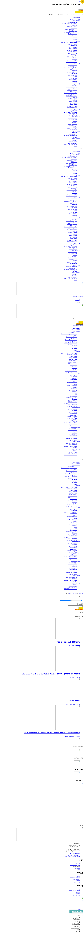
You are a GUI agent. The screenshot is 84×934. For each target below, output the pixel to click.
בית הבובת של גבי (72, 65)
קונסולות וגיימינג (76, 138)
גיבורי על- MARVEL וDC (70, 32)
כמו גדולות (74, 59)
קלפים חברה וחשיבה (72, 56)
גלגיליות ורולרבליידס (72, 107)
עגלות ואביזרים (73, 79)
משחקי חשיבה (73, 54)
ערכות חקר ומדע (72, 53)
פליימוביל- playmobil (71, 132)
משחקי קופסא (73, 45)
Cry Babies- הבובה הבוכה (70, 68)
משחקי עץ (74, 122)
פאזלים (75, 137)
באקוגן (75, 39)
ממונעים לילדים (73, 101)
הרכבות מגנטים (73, 134)
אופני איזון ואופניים (72, 106)
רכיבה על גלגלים (76, 97)
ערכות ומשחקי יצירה (71, 62)
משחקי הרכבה (76, 131)
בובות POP (74, 28)
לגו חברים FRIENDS (71, 96)
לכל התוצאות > (79, 12)
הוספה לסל (69, 645)
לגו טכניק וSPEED (72, 90)
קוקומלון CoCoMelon (71, 26)
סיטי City (74, 88)
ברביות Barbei (73, 66)
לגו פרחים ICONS (72, 91)
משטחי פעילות (73, 130)
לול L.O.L (74, 76)
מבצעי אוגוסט (76, 17)
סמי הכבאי (74, 25)
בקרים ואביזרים (73, 141)
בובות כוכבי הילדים (72, 72)
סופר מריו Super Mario (71, 29)
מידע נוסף (68, 704)
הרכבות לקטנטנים (72, 124)
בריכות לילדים (73, 110)
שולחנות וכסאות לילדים (71, 60)
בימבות (75, 121)
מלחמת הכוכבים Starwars (70, 93)
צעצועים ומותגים (76, 20)
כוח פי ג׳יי (74, 38)
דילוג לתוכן (80, 909)
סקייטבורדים (73, 103)
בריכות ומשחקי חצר (75, 109)
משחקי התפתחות (72, 118)
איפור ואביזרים (73, 47)
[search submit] (82, 606)
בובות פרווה (74, 78)
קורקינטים (74, 100)
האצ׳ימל (75, 37)
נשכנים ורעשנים (73, 125)
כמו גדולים (74, 57)
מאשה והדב (74, 73)
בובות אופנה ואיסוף (72, 75)
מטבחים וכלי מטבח (72, 44)
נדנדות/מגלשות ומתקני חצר (70, 112)
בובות (75, 82)
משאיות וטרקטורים (72, 50)
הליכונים (75, 127)
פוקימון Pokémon (72, 22)
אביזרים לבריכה (73, 113)
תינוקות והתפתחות (75, 116)
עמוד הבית (80, 593)
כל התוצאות (80, 323)
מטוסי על (74, 35)
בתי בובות (74, 81)
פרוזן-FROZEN (73, 31)
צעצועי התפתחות (72, 119)
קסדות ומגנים (73, 104)
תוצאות (81, 10)
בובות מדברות (73, 69)
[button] (42, 149)
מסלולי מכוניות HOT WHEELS (69, 42)
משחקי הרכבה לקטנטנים (70, 135)
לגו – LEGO (77, 84)
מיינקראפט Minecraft (71, 87)
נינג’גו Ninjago (73, 85)
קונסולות (75, 140)
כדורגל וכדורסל (73, 115)
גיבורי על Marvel (72, 94)
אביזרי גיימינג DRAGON (70, 144)
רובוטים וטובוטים (72, 51)
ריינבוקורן (74, 70)
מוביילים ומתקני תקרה (71, 128)
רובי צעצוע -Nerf (72, 34)
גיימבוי (75, 146)
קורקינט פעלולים (72, 99)
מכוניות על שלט (73, 48)
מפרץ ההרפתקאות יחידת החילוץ (69, 23)
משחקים (78, 41)
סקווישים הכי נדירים (75, 19)
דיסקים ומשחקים (72, 143)
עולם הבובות (77, 63)
